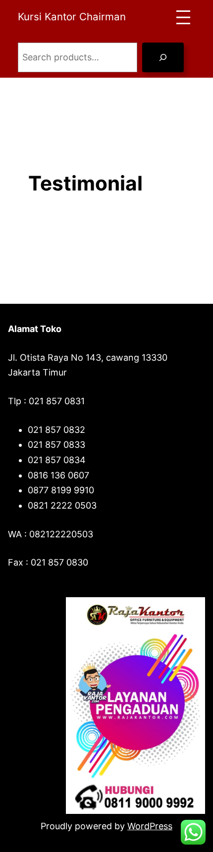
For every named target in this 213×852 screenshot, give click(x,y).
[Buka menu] (183, 17)
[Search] (163, 57)
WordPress (149, 826)
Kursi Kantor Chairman (72, 16)
